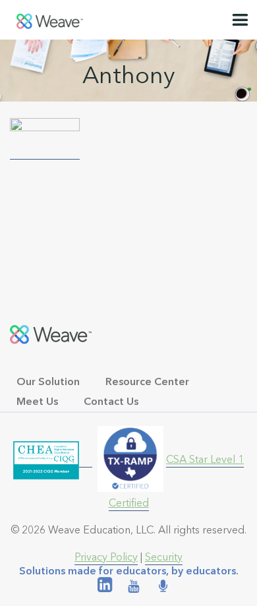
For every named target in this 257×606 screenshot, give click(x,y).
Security (164, 557)
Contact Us (111, 401)
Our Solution (48, 381)
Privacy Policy (106, 557)
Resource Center (147, 381)
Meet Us (37, 401)
